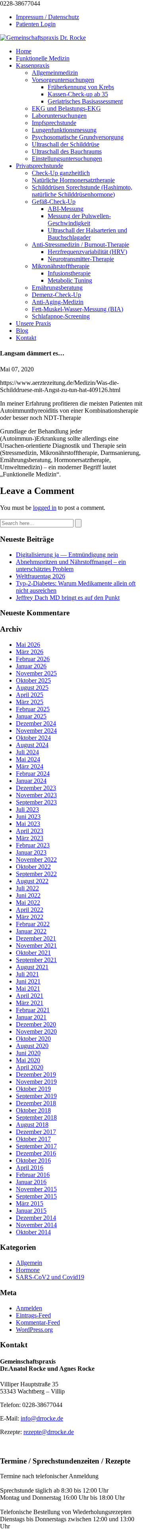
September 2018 (36, 1117)
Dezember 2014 (36, 1217)
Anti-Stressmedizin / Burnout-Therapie (80, 244)
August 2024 (32, 745)
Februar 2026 (33, 659)
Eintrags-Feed (33, 1315)
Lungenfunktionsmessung (64, 130)
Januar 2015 (31, 1210)
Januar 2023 (31, 852)
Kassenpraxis (32, 65)
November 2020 (36, 1031)
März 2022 (29, 916)
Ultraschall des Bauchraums (67, 151)
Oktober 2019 (33, 1088)
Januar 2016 (31, 1182)
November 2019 (36, 1081)
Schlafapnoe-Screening (61, 316)
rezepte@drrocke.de (48, 1432)
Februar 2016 (33, 1174)
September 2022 (36, 873)
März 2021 (29, 1002)
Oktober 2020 (33, 1038)
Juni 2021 (28, 981)
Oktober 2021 (33, 952)
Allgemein (29, 1262)
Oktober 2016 (33, 1160)
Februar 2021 (33, 1010)
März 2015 (29, 1203)
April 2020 (29, 1067)
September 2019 (36, 1096)
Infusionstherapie (69, 273)
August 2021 (32, 967)
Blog (22, 330)
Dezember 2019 (36, 1074)
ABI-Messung (65, 208)
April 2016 (29, 1167)
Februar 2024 (33, 773)
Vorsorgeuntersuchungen (63, 79)
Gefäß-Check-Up (53, 201)
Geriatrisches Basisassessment (85, 101)
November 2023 (36, 795)
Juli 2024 (27, 752)
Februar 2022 (33, 924)
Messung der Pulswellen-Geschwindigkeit (79, 219)
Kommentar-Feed (38, 1322)
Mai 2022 (28, 902)
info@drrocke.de (42, 1418)
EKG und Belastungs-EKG (66, 108)
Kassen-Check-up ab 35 (78, 94)
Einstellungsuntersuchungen (67, 158)
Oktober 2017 (33, 1139)
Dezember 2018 (36, 1103)
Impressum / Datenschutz (47, 17)
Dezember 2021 (36, 938)
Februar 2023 (33, 845)
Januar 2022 (31, 931)
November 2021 (36, 945)
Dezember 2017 (36, 1131)
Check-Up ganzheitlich (61, 173)
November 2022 (36, 859)
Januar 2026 (31, 666)
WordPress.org (34, 1329)
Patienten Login (36, 24)
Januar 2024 (31, 780)
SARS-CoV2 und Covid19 (50, 1277)
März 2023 (29, 838)
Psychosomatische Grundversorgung (78, 137)
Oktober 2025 (33, 680)
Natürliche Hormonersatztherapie (73, 180)
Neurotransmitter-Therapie (81, 259)
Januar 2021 (31, 1017)
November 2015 (36, 1189)
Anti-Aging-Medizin (57, 302)
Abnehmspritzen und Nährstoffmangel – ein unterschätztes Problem (71, 565)
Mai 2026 (28, 644)
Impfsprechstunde (54, 122)
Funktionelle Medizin (43, 58)
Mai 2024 (28, 759)
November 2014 (36, 1225)
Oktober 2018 (33, 1110)
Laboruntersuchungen (59, 115)
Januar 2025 (31, 716)
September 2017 (36, 1146)
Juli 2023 (27, 809)
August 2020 (32, 1045)
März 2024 (29, 766)
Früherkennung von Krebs (81, 87)
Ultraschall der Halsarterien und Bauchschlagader (87, 234)
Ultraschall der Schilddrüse (65, 144)
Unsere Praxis (33, 323)
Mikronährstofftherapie (60, 266)
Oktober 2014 (33, 1232)
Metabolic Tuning (70, 280)
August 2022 (32, 881)
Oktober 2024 (33, 737)
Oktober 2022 (33, 866)
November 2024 (36, 730)
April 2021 (29, 995)
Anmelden (29, 1308)
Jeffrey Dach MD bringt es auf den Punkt (68, 597)
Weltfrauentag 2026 (40, 576)
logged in (44, 507)
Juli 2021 (27, 974)
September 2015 (36, 1196)
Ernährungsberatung (57, 287)
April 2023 (29, 830)
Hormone (28, 1270)
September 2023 (36, 802)
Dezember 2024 (36, 723)
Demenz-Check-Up (56, 294)
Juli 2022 (27, 888)
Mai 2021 (28, 988)
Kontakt (26, 337)
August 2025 (32, 687)
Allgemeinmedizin (55, 72)
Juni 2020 (28, 1053)
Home (23, 51)
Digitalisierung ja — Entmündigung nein (67, 554)
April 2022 (29, 909)
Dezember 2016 (36, 1153)
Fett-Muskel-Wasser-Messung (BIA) (77, 309)
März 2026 (29, 651)
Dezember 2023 (36, 788)
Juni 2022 (28, 895)
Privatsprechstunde (39, 165)
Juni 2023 (28, 816)
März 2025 (29, 702)
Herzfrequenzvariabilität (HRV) (87, 251)
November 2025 (36, 673)
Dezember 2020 (36, 1024)
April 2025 (29, 694)
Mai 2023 (28, 823)
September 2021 (36, 959)
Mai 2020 (28, 1060)
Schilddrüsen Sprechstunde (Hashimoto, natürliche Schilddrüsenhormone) (82, 191)
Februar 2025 (33, 709)
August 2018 (32, 1124)
